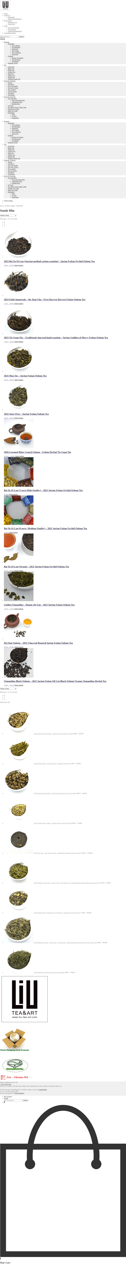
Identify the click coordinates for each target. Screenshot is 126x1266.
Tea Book (11, 93)
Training (10, 56)
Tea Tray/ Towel (13, 88)
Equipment (15, 118)
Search (21, 36)
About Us (7, 15)
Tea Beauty (11, 95)
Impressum (11, 17)
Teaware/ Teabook (9, 81)
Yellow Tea (11, 75)
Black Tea (11, 68)
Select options (19, 265)
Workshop (11, 44)
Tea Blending (16, 47)
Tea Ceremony (16, 52)
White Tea (11, 70)
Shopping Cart (12, 22)
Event (6, 13)
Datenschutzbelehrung (15, 31)
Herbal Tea (11, 77)
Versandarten (12, 29)
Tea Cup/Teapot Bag (18, 100)
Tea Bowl (11, 84)
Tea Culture (15, 51)
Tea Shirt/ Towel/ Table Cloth (17, 107)
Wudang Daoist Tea (14, 79)
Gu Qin (14, 116)
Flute (13, 114)
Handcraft (15, 49)
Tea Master (15, 61)
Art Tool (10, 106)
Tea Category (16, 45)
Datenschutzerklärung (14, 19)
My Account (8, 20)
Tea (5, 65)
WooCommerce (19, 1093)
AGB (5, 26)
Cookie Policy (42, 1089)
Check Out (11, 24)
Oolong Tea (11, 72)
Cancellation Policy (10, 33)
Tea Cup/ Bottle (13, 86)
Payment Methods (13, 28)
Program (6, 42)
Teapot (10, 83)
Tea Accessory (12, 91)
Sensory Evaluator (17, 58)
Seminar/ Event (12, 63)
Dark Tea (11, 74)
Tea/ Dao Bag (12, 98)
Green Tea (11, 67)
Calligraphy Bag (17, 102)
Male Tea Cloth (13, 111)
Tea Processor (16, 60)
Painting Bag (16, 104)
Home (2, 206)
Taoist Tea (15, 54)
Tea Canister (12, 90)
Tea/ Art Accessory (10, 97)
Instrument (11, 113)
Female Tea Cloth (13, 109)
